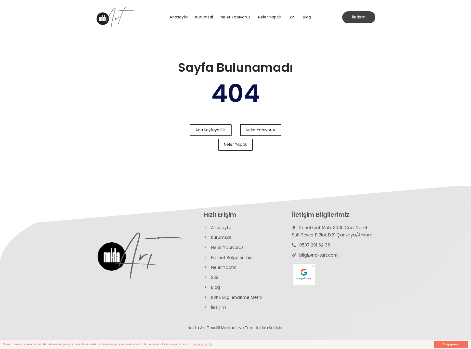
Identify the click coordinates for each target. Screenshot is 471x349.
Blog (307, 17)
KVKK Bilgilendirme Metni (236, 297)
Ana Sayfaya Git (210, 130)
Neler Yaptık (269, 17)
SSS (292, 17)
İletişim (359, 17)
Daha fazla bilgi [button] (203, 344)
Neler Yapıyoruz (235, 17)
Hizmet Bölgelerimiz (231, 258)
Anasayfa (179, 17)
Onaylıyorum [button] (451, 344)
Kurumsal (204, 17)
